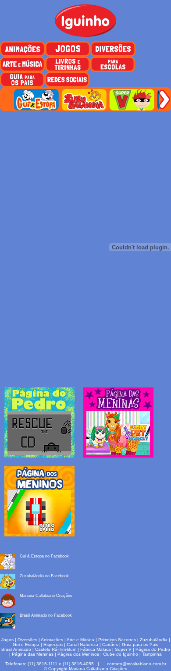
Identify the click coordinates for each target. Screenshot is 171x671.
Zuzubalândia (153, 639)
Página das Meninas (32, 654)
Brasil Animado (16, 649)
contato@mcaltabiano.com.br (136, 663)
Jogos (7, 639)
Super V (123, 649)
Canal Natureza (82, 644)
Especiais (53, 644)
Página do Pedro (152, 649)
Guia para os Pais (140, 644)
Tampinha (152, 654)
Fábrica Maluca (95, 649)
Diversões (27, 639)
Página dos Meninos (78, 654)
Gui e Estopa (26, 644)
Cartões (110, 644)
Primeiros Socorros (117, 639)
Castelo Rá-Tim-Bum (55, 649)
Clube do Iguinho (120, 654)
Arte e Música (80, 639)
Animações (52, 639)
